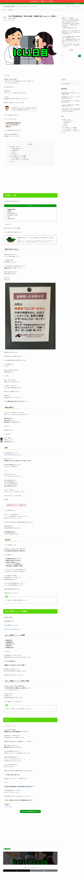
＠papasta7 (11, 83)
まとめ (12, 161)
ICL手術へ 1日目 (14, 146)
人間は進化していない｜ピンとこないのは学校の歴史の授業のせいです (70, 97)
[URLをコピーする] (43, 870)
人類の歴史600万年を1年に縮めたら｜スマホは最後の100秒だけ (70, 93)
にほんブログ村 (8, 806)
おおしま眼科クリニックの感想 (19, 157)
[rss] (78, 3)
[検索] (80, 3)
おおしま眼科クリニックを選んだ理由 (20, 159)
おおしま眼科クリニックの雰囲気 (18, 155)
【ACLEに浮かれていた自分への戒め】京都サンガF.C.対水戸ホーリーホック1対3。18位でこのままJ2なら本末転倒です (70, 110)
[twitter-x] (75, 3)
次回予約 (15, 153)
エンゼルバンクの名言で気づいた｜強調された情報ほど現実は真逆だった (70, 105)
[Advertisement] (30, 178)
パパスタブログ (9, 6)
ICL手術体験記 (7, 848)
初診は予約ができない (17, 148)
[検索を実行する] (79, 56)
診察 (14, 152)
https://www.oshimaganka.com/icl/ (12, 629)
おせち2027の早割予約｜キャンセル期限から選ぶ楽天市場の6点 (70, 101)
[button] (16, 870)
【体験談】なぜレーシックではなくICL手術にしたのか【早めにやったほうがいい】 (35, 238)
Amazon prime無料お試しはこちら (30, 811)
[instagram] (76, 3)
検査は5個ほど (16, 150)
